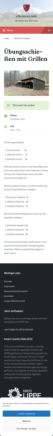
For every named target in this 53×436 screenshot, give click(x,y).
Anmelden (9, 296)
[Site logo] (26, 11)
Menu (10, 30)
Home (6, 38)
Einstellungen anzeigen (26, 428)
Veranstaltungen (22, 38)
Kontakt (8, 281)
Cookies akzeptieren (26, 413)
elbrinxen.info (26, 16)
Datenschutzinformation (16, 291)
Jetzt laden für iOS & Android (18, 329)
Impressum (9, 286)
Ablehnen (27, 421)
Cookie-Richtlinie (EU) (14, 301)
